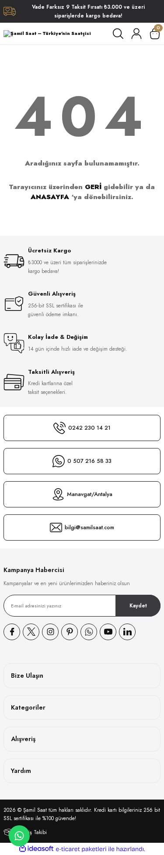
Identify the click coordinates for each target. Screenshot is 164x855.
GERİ (93, 187)
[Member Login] (136, 33)
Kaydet (138, 605)
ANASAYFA (50, 197)
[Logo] (47, 33)
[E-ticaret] (81, 849)
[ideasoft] (36, 849)
